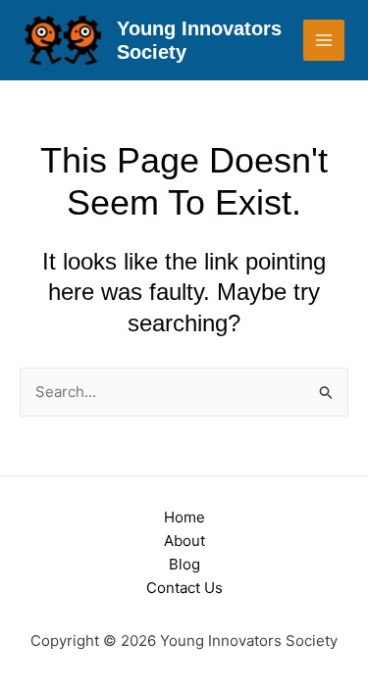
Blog (184, 564)
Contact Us (184, 587)
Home (184, 517)
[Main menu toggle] (324, 41)
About (184, 540)
